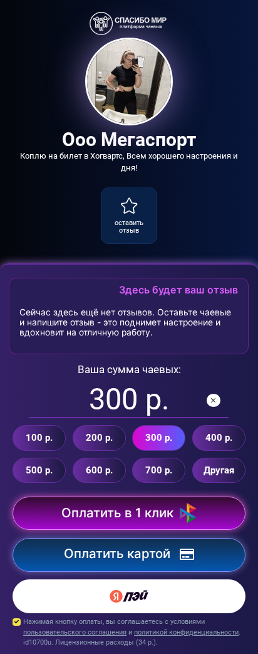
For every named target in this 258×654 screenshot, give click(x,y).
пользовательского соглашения (74, 632)
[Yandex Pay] (129, 596)
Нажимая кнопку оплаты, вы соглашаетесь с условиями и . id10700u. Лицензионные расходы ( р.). (131, 632)
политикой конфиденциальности (186, 632)
